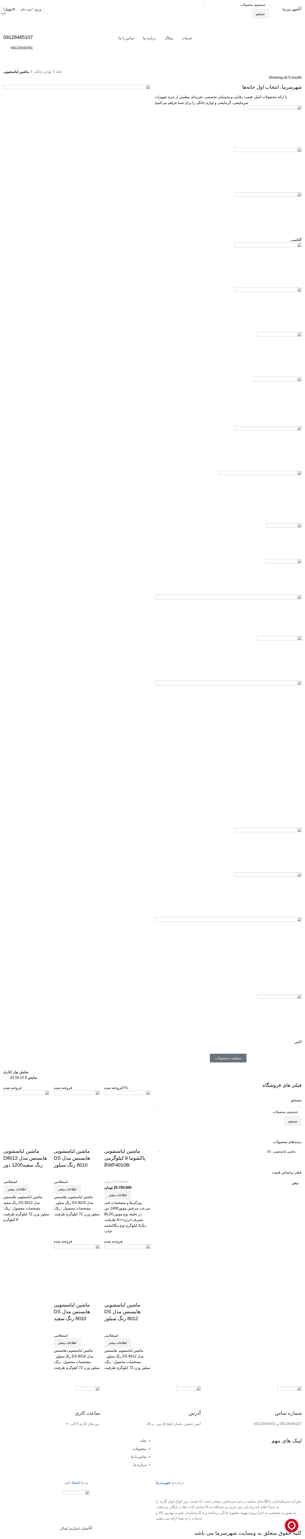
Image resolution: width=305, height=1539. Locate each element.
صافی (295, 1183)
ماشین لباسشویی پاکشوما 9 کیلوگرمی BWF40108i (124, 1158)
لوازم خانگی (42, 72)
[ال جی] (228, 577)
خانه (59, 72)
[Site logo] (292, 9)
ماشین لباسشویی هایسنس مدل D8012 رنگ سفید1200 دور (25, 1158)
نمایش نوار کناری (16, 1072)
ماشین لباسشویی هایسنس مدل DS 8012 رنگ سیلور (122, 1312)
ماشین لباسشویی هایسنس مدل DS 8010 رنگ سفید (72, 1312)
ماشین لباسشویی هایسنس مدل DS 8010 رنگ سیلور (72, 1158)
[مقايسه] (121, 1142)
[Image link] (76, 1507)
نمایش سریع (109, 1142)
